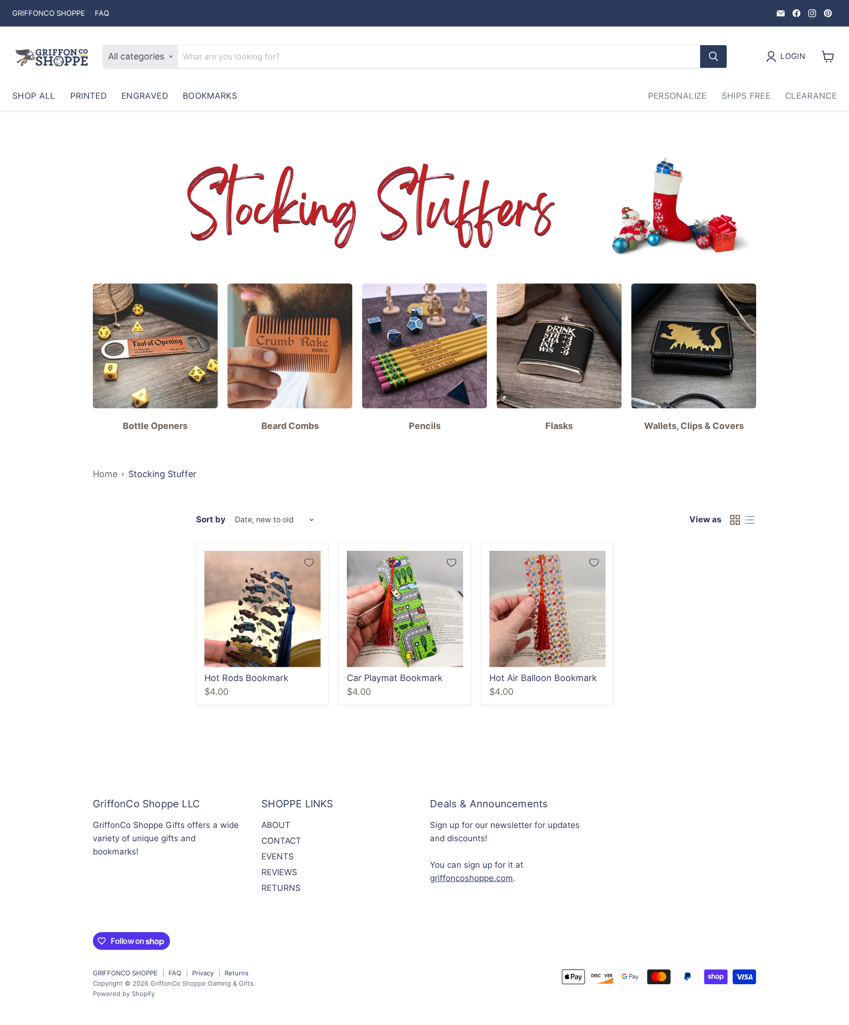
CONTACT (281, 841)
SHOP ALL (34, 96)
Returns (237, 973)
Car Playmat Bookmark (395, 678)
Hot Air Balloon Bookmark (543, 678)
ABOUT (275, 825)
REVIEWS (279, 872)
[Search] (713, 56)
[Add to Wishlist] (309, 562)
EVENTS (277, 856)
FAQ (102, 13)
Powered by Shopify (124, 993)
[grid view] (735, 520)
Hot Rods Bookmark (246, 678)
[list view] (749, 520)
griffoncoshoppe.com (471, 878)
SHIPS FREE (746, 96)
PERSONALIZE (677, 96)
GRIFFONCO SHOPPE (48, 13)
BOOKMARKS (210, 96)
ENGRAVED (144, 96)
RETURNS (281, 888)
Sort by (211, 519)
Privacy (203, 973)
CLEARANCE (811, 96)
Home (105, 474)
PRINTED (88, 96)
